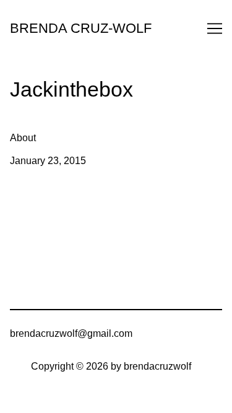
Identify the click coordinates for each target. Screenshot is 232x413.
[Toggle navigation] (214, 28)
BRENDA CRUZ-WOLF (81, 28)
